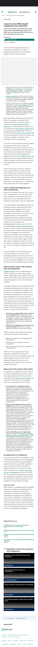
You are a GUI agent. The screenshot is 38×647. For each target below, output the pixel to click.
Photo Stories (16, 636)
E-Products (30, 644)
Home (3, 15)
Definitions (4, 640)
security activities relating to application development (19, 434)
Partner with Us (23, 640)
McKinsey (30, 459)
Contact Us (4, 636)
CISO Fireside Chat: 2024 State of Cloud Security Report (19, 530)
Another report (11, 96)
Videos (10, 636)
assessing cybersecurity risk (24, 378)
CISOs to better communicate (21, 226)
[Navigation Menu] (2, 12)
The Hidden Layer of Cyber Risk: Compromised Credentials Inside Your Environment (16, 526)
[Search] (35, 12)
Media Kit (31, 640)
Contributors (13, 644)
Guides (10, 640)
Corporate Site (5, 644)
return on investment (24, 133)
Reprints (19, 644)
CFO (5, 173)
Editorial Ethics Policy (13, 635)
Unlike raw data (9, 271)
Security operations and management (15, 15)
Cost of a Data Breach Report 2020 (19, 89)
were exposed (23, 105)
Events (24, 644)
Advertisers (16, 640)
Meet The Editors (23, 635)
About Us (4, 635)
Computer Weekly (21, 618)
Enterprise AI (11, 618)
